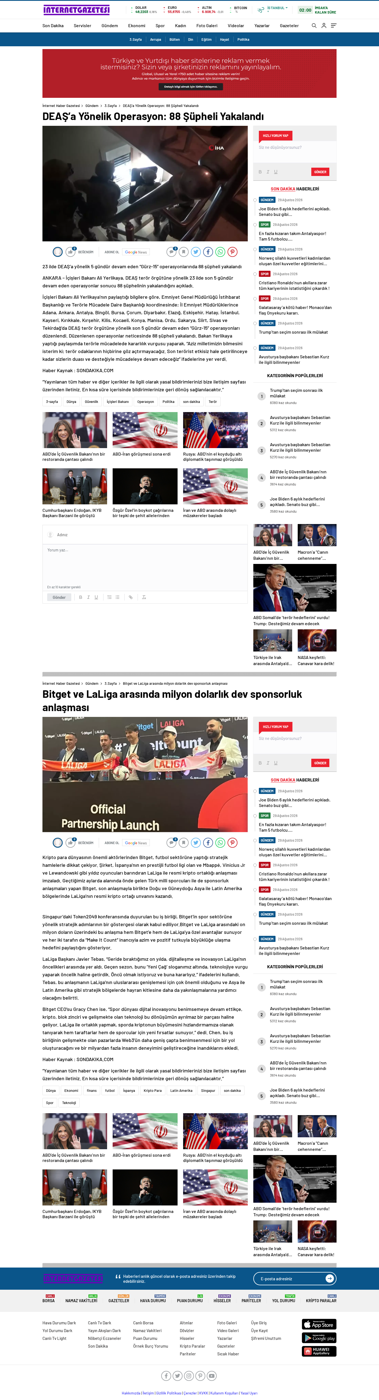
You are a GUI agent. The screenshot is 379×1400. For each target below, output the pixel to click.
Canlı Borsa (143, 1322)
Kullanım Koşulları (224, 1393)
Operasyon (145, 401)
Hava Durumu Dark (59, 1322)
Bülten (175, 39)
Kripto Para (153, 1090)
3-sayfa (52, 401)
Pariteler (251, 1298)
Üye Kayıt (259, 1330)
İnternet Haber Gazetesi (61, 105)
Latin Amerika (181, 1090)
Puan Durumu (190, 1298)
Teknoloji (69, 1102)
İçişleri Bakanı (118, 401)
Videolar (236, 25)
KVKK (203, 1393)
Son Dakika (53, 25)
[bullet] (117, 597)
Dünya (71, 401)
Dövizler (187, 1330)
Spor (160, 25)
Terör (213, 401)
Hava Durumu (153, 1298)
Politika (243, 39)
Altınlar (186, 1322)
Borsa (48, 1298)
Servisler (82, 25)
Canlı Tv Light (54, 1338)
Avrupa (155, 39)
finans (92, 1090)
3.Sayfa (136, 39)
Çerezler (190, 1393)
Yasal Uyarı (249, 1393)
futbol (110, 1090)
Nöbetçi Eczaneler (104, 1338)
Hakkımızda (131, 1393)
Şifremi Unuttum (266, 1338)
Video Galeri (228, 1330)
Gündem (110, 25)
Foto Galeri (207, 25)
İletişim (148, 1393)
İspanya (129, 1090)
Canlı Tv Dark (99, 1322)
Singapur (208, 1090)
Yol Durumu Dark (57, 1330)
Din (190, 39)
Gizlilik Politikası (168, 1393)
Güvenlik (91, 401)
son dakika (191, 401)
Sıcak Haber (228, 1353)
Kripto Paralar (321, 1298)
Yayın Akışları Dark (104, 1330)
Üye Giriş (259, 1322)
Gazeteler (289, 25)
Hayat (224, 39)
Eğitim (206, 39)
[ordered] (109, 597)
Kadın (180, 25)
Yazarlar (262, 25)
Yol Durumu (283, 1298)
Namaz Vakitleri (81, 1298)
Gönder (59, 597)
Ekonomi (136, 25)
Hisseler (222, 1298)
